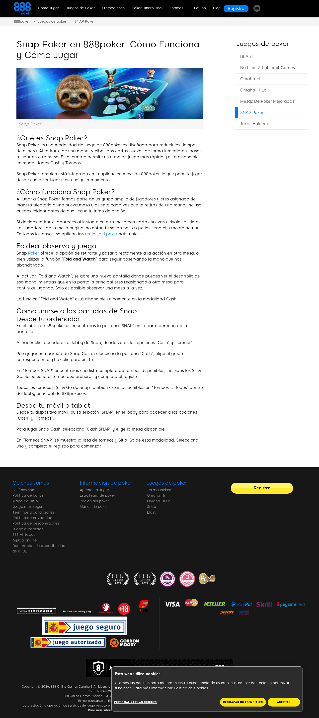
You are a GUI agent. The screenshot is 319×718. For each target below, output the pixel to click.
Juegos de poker (263, 43)
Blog (217, 8)
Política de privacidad (32, 518)
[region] (271, 90)
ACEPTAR (284, 702)
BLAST (246, 56)
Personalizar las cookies (135, 702)
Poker (33, 253)
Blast (151, 512)
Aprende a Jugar (94, 490)
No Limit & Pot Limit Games (267, 67)
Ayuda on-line (24, 540)
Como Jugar (48, 8)
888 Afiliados (23, 535)
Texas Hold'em (160, 490)
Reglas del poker (94, 501)
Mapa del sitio (25, 501)
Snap (151, 507)
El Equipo (198, 8)
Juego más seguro (28, 507)
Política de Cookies (191, 688)
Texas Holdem (254, 123)
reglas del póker (101, 234)
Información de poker (106, 483)
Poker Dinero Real (147, 8)
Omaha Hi (250, 79)
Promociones (113, 8)
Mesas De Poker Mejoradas (267, 101)
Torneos (176, 8)
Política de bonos (28, 495)
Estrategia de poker (97, 495)
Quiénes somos (30, 483)
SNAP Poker (251, 112)
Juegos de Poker (80, 8)
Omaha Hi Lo (253, 90)
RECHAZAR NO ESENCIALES (243, 702)
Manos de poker (94, 507)
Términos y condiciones (33, 512)
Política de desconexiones (35, 523)
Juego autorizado (28, 529)
